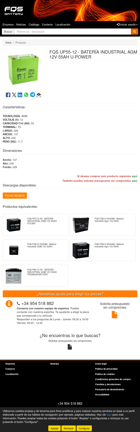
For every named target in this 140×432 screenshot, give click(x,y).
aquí (134, 176)
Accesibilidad (102, 394)
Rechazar (68, 428)
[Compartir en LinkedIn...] (20, 95)
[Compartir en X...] (14, 95)
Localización (62, 24)
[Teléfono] (18, 303)
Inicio (8, 42)
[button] (38, 95)
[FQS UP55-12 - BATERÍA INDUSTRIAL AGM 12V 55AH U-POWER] (23, 68)
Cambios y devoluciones (108, 384)
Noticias (21, 24)
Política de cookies (105, 374)
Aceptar (54, 428)
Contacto (47, 24)
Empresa (8, 24)
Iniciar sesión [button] (127, 24)
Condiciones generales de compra (113, 379)
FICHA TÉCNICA (15, 195)
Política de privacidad (106, 368)
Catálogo (34, 24)
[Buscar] (134, 31)
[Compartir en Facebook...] (8, 95)
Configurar (84, 428)
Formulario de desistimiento (109, 389)
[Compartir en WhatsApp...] (27, 95)
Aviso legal (101, 363)
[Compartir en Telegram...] (33, 95)
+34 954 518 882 (37, 303)
